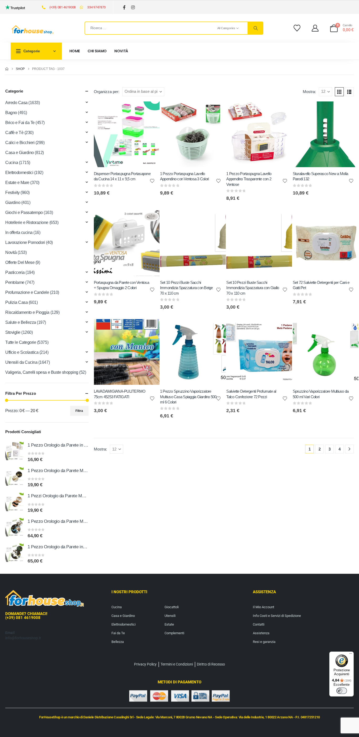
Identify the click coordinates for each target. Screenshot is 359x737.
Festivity (12, 192)
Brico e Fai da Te (20, 122)
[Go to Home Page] (6, 68)
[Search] (255, 28)
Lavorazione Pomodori (25, 242)
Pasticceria (15, 272)
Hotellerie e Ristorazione (26, 222)
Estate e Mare (17, 182)
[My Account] (315, 28)
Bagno (11, 112)
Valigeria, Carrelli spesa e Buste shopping (41, 372)
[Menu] (350, 655)
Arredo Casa (16, 102)
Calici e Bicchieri (19, 142)
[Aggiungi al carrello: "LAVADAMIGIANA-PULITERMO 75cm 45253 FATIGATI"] (151, 327)
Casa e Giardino (19, 152)
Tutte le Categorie (20, 342)
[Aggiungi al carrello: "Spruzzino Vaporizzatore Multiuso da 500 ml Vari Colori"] (350, 327)
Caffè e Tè (14, 132)
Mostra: (309, 92)
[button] (339, 91)
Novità (121, 51)
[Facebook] (124, 7)
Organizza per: (106, 92)
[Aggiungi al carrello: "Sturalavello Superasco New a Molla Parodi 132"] (350, 110)
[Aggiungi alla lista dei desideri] (152, 180)
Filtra (79, 411)
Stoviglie (12, 332)
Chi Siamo (97, 51)
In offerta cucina (19, 232)
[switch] (341, 691)
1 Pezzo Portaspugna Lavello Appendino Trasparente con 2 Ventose (248, 179)
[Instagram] (133, 7)
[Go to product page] (14, 451)
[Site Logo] (33, 29)
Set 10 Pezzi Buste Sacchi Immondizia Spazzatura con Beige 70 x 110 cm (186, 287)
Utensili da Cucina (21, 362)
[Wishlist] (297, 28)
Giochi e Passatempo (24, 212)
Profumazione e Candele (27, 292)
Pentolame (14, 282)
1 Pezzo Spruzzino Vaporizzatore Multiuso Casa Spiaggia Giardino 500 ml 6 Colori (188, 396)
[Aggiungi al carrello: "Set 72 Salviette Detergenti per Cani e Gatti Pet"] (350, 219)
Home (74, 51)
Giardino (12, 202)
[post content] (127, 134)
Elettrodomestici (19, 172)
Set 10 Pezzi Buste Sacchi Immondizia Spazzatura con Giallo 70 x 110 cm (252, 287)
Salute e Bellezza (20, 322)
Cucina (11, 162)
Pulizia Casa (16, 302)
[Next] (349, 449)
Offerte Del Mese (19, 262)
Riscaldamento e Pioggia (27, 312)
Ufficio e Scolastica (21, 352)
